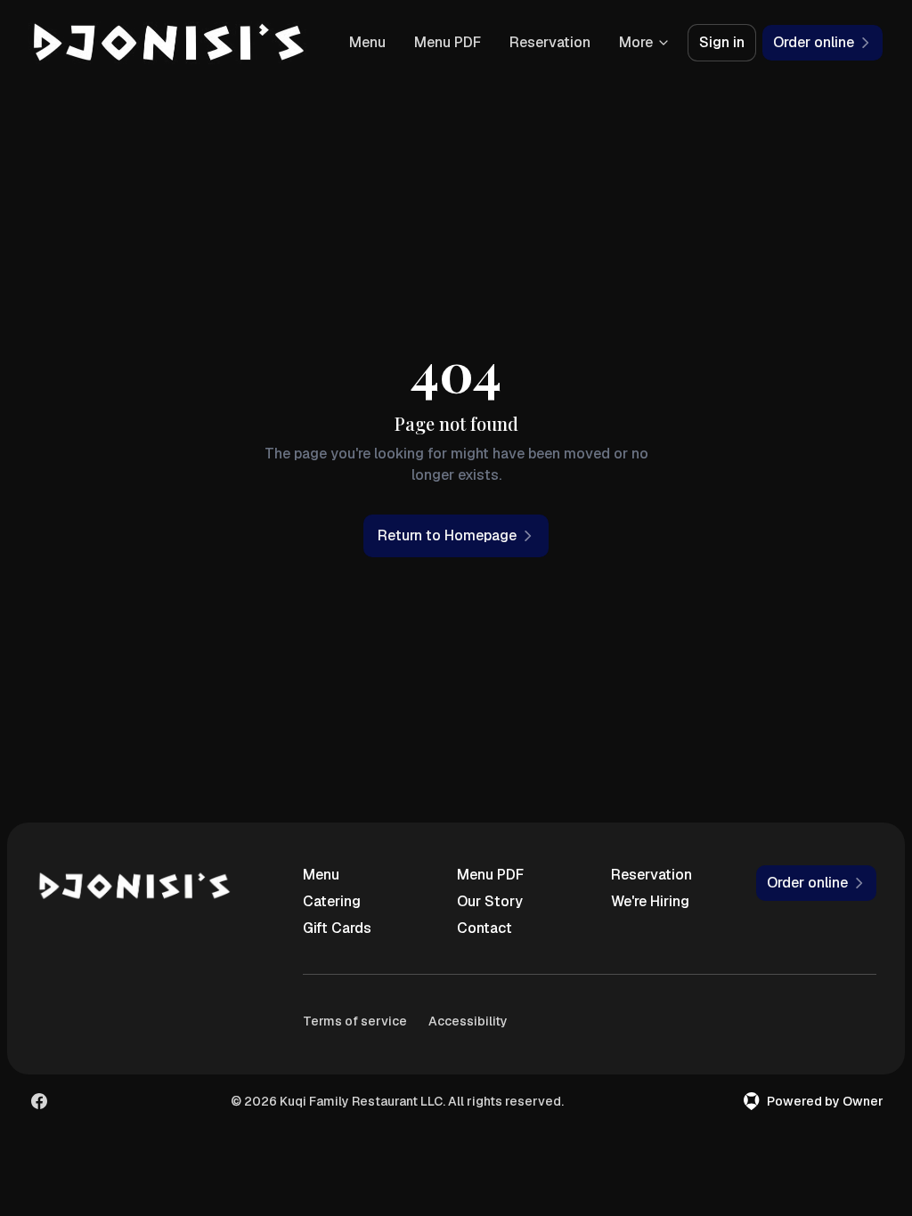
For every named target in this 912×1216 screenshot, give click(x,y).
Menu (367, 42)
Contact (484, 928)
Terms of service (355, 1021)
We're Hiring (650, 901)
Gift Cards (337, 928)
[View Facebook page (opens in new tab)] (39, 1101)
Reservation (549, 42)
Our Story (490, 901)
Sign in (722, 42)
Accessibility (468, 1021)
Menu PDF (447, 42)
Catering (332, 901)
